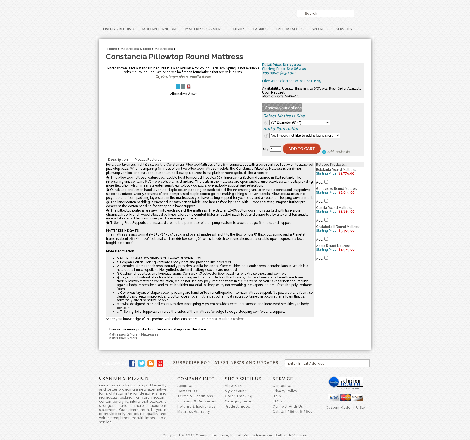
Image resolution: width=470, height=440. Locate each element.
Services (344, 29)
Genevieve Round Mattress (337, 189)
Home (112, 49)
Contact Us (187, 391)
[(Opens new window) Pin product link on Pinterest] (189, 87)
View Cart (234, 386)
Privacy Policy (285, 391)
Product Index (237, 406)
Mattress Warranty (193, 412)
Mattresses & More (203, 29)
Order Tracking (238, 396)
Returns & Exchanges (196, 406)
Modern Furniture (159, 29)
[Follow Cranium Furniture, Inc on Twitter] (141, 363)
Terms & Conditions (195, 396)
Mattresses (164, 49)
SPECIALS (320, 29)
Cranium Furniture (167, 12)
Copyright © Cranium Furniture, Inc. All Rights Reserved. (219, 435)
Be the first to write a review (222, 319)
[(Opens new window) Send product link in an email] (183, 86)
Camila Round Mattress (334, 208)
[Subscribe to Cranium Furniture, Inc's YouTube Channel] (160, 363)
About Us (185, 386)
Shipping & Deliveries (196, 401)
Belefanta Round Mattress (336, 170)
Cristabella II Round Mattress (338, 227)
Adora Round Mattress (333, 246)
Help (277, 396)
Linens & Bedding (118, 29)
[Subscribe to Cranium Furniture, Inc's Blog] (150, 363)
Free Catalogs (290, 29)
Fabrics (260, 29)
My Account (235, 391)
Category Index (239, 401)
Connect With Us (288, 406)
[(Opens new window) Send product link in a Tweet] (178, 86)
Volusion (299, 435)
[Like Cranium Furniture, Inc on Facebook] (132, 363)
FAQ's (278, 401)
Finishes (238, 29)
